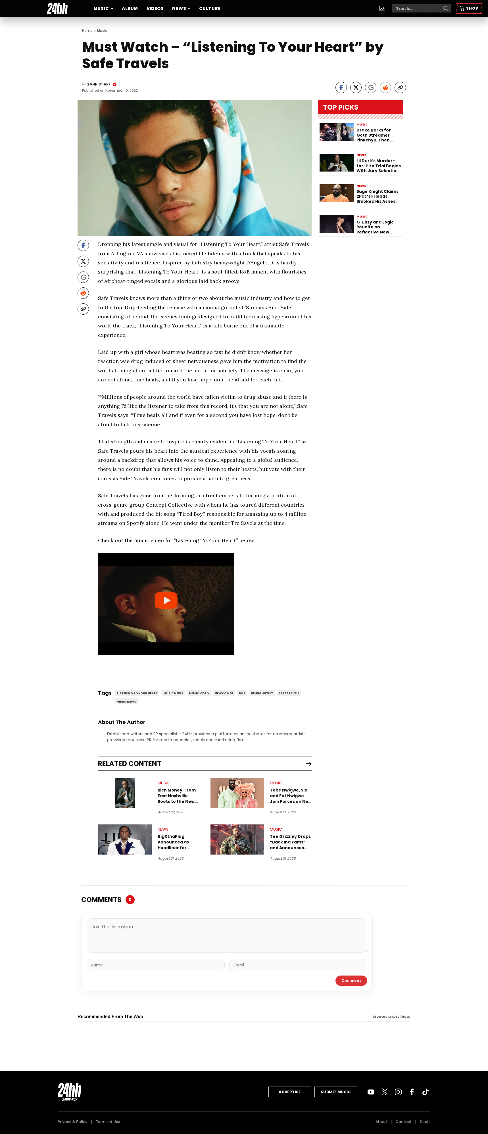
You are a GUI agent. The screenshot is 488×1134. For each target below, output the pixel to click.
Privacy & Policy (72, 1121)
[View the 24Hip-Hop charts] (382, 8)
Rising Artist (262, 693)
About (381, 1121)
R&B (242, 693)
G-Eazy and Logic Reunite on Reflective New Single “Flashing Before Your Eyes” (376, 227)
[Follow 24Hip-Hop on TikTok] (425, 1092)
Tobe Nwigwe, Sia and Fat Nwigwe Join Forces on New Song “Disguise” (291, 795)
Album (130, 8)
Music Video (199, 693)
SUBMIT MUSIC (336, 1092)
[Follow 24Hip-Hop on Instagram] (398, 1092)
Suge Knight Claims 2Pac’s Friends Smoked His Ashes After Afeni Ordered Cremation (378, 196)
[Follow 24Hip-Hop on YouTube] (371, 1092)
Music (101, 8)
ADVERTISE (290, 1092)
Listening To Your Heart (137, 693)
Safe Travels (294, 244)
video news (126, 701)
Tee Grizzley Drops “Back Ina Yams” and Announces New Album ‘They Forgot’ (290, 842)
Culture (209, 8)
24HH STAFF (98, 84)
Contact (403, 1121)
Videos (155, 8)
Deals (425, 1121)
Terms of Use (108, 1121)
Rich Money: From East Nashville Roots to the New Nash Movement (177, 795)
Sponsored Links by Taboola (391, 1016)
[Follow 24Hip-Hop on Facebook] (412, 1092)
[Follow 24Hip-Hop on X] (384, 1092)
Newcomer (224, 693)
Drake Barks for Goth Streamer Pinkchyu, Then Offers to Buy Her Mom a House (375, 135)
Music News (173, 693)
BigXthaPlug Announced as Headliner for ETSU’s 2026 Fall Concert (174, 842)
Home (87, 30)
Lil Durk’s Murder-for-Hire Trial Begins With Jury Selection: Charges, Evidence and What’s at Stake (378, 166)
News (179, 8)
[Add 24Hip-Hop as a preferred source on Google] (370, 87)
